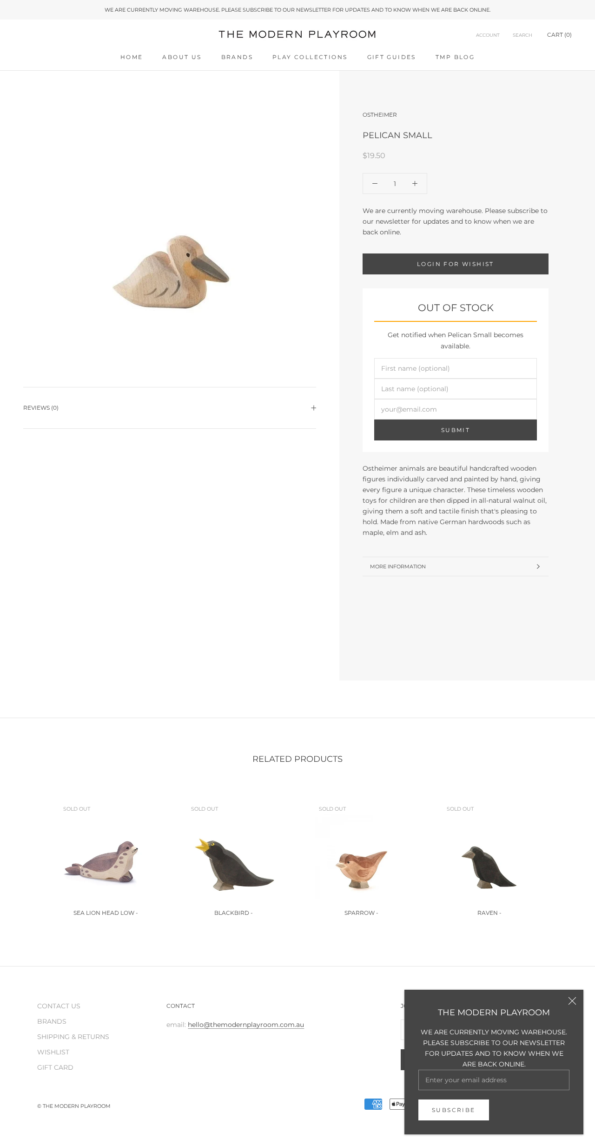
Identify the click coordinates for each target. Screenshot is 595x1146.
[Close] (572, 1001)
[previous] (29, 853)
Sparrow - (361, 912)
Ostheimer (380, 114)
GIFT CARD (55, 1067)
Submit (455, 429)
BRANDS (237, 56)
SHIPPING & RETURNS (73, 1037)
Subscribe (454, 1109)
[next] (565, 853)
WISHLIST (53, 1052)
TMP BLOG (455, 56)
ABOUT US (181, 56)
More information (398, 566)
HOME (131, 56)
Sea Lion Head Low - (105, 912)
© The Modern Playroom (74, 1106)
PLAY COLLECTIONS (309, 56)
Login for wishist (455, 263)
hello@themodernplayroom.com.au (246, 1024)
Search (522, 35)
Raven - (489, 912)
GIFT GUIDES (391, 56)
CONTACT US (58, 1006)
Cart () (559, 34)
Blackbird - (233, 912)
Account (488, 35)
